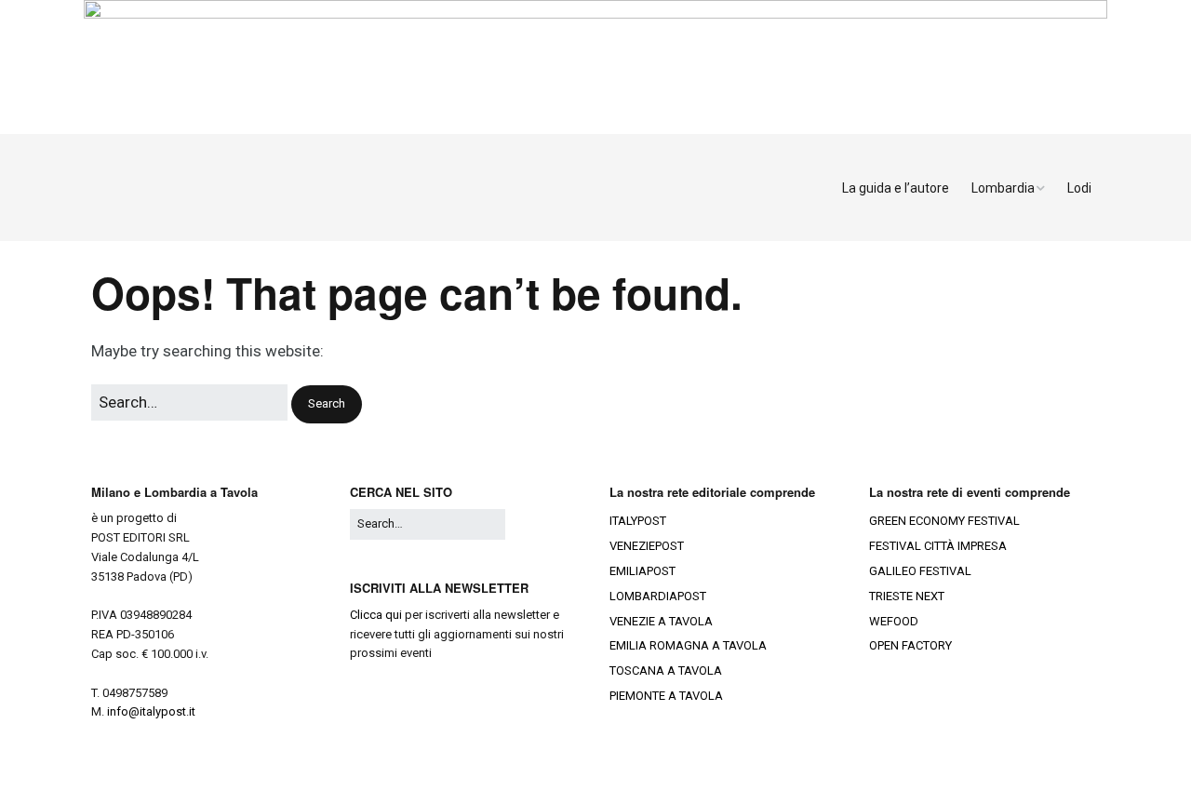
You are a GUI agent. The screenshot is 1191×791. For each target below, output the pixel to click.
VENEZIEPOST (646, 546)
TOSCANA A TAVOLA (665, 670)
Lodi (1079, 188)
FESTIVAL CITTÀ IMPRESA (938, 546)
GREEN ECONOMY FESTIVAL (944, 521)
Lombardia (1003, 188)
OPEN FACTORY (910, 645)
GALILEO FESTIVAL (920, 571)
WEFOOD (893, 621)
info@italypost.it (151, 711)
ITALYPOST (637, 521)
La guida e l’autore (895, 188)
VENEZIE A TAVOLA (661, 621)
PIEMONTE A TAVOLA (666, 696)
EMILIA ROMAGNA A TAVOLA (688, 645)
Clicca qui (376, 615)
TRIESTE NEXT (906, 596)
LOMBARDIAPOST (657, 596)
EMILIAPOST (642, 571)
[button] (326, 404)
